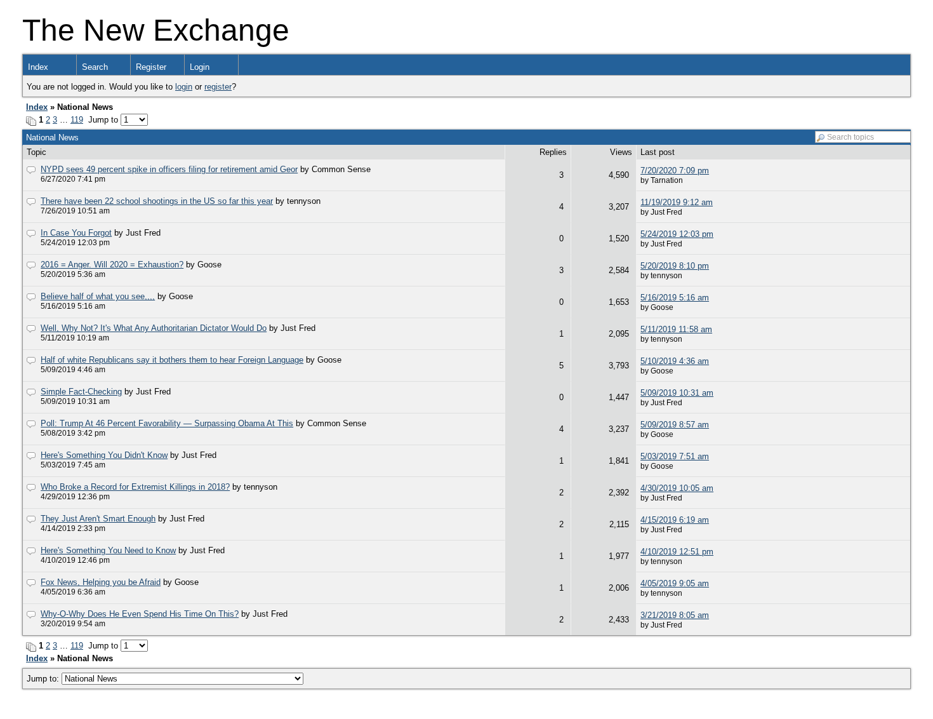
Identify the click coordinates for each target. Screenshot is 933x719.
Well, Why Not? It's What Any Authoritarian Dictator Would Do (154, 328)
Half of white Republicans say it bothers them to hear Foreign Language (172, 360)
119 (76, 119)
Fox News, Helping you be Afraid (101, 582)
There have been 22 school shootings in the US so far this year (157, 201)
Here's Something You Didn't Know (104, 455)
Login (199, 67)
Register (151, 67)
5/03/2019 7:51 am (674, 456)
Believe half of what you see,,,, (98, 296)
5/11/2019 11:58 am (676, 329)
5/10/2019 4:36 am (674, 361)
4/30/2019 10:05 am (676, 488)
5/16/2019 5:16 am (674, 297)
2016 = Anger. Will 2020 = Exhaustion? (112, 264)
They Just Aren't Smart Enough (98, 518)
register (218, 86)
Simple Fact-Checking (81, 391)
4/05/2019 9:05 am (674, 583)
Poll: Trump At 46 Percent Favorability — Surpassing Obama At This (167, 423)
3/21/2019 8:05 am (674, 615)
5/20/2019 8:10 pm (674, 266)
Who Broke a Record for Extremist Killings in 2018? (135, 487)
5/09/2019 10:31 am (676, 393)
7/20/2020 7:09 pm (674, 170)
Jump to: (44, 678)
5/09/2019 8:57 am (674, 424)
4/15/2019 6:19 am (674, 520)
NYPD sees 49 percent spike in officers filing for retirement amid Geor (169, 169)
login (183, 86)
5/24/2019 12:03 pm (676, 234)
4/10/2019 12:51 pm (676, 551)
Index (38, 67)
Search (95, 67)
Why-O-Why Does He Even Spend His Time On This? (140, 614)
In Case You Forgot (76, 233)
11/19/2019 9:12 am (676, 202)
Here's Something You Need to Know (108, 550)
